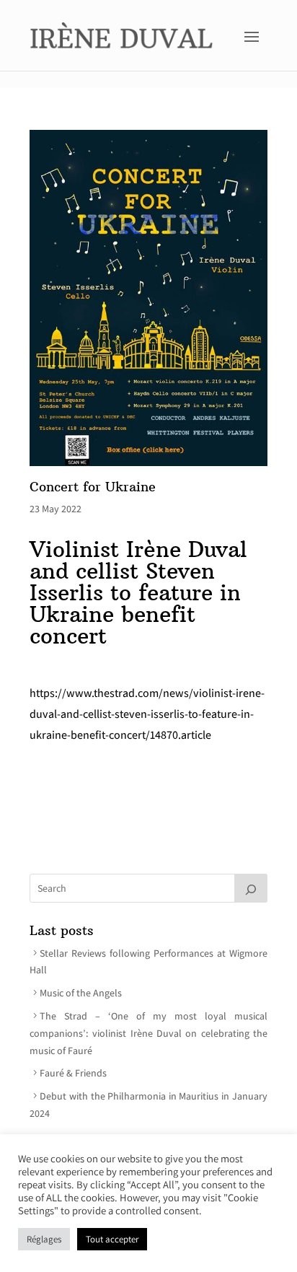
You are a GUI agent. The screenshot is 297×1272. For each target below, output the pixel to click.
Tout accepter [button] (112, 1239)
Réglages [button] (44, 1239)
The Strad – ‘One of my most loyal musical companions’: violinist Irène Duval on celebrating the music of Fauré (148, 1033)
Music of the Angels (81, 992)
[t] (250, 888)
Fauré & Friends (73, 1072)
